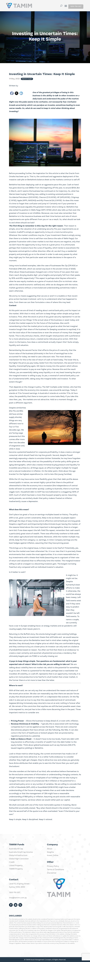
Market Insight (27, 79)
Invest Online (52, 855)
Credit (12, 862)
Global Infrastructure (18, 855)
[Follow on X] (20, 905)
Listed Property (15, 866)
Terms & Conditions (55, 870)
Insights (50, 852)
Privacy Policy (53, 866)
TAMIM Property (16, 869)
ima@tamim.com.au (18, 898)
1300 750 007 (75, 6)
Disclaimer (51, 873)
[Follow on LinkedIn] (15, 905)
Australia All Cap (16, 849)
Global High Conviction (19, 859)
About (49, 849)
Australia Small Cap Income (21, 852)
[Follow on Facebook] (11, 905)
